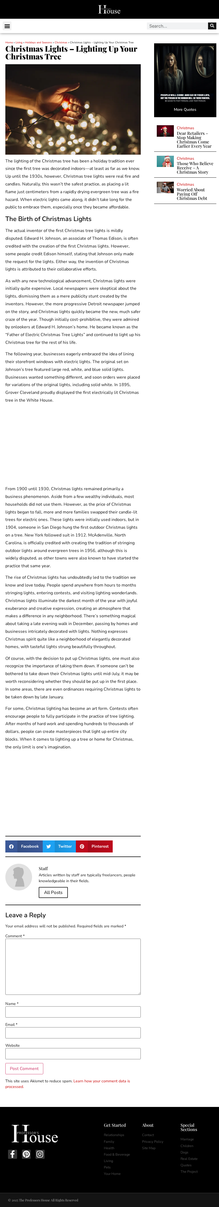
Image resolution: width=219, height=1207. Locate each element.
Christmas (61, 42)
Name (11, 1004)
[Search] (212, 25)
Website (12, 1045)
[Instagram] (40, 1154)
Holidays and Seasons (38, 42)
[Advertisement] (73, 445)
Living (18, 42)
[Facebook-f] (12, 1154)
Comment (15, 936)
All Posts (53, 892)
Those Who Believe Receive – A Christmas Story (195, 168)
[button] (7, 25)
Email (11, 1024)
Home (9, 42)
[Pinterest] (26, 1154)
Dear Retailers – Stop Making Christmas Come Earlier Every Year (194, 139)
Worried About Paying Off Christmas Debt (192, 194)
